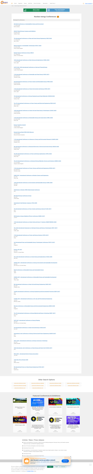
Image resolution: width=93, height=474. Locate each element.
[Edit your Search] (58, 17)
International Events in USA (29, 448)
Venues (25, 3)
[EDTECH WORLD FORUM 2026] (55, 402)
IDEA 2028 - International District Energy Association (26, 353)
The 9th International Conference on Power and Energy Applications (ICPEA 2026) (33, 153)
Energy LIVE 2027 (18, 249)
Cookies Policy (30, 471)
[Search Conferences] (83, 4)
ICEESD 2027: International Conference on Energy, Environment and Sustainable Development (35, 262)
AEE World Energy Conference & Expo (22, 195)
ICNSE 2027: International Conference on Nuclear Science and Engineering (31, 175)
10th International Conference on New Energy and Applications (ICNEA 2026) (31, 60)
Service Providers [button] (37, 3)
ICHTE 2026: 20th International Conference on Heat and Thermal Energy (30, 67)
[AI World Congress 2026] (20, 420)
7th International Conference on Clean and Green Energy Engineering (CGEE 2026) (33, 38)
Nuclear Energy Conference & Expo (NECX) (24, 52)
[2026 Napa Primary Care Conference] (20, 402)
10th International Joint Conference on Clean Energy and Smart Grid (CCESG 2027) (33, 348)
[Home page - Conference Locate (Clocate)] (12, 3)
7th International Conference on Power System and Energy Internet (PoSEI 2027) (32, 209)
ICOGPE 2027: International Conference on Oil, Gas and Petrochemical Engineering (33, 298)
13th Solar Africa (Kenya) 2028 (21, 359)
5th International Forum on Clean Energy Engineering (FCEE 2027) (29, 367)
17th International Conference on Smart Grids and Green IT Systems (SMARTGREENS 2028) (35, 222)
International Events (27, 453)
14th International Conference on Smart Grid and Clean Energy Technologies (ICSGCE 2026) (35, 110)
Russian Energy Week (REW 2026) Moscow (24, 132)
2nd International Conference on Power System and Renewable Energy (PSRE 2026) (33, 81)
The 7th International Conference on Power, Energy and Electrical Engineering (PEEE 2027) (35, 103)
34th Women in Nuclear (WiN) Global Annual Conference (27, 189)
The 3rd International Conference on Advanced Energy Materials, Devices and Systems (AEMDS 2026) (37, 161)
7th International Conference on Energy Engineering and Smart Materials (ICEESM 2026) (34, 96)
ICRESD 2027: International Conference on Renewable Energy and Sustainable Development (35, 277)
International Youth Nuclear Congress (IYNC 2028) (25, 203)
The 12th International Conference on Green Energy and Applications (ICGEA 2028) (33, 256)
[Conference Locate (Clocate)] (5, 2)
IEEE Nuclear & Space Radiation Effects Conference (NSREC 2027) (29, 216)
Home (12, 5)
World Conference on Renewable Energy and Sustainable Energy (29, 270)
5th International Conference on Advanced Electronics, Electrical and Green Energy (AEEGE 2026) (36, 146)
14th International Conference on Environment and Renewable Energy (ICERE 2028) (33, 182)
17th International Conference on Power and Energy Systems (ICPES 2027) (31, 235)
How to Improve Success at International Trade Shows (34, 455)
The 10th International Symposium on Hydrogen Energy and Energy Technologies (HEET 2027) (35, 228)
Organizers (20, 3)
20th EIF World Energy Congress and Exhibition (25, 31)
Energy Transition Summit (20, 125)
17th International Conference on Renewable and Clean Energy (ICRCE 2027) (31, 74)
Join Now (65, 461)
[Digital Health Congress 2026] (73, 402)
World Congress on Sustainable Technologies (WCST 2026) (27, 45)
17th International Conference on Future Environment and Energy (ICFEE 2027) (32, 88)
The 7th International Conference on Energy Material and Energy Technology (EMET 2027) (34, 313)
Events (15, 3)
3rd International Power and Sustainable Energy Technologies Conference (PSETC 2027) (34, 242)
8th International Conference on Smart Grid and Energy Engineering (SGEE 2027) (32, 284)
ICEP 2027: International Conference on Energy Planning (27, 320)
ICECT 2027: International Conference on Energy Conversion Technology (30, 340)
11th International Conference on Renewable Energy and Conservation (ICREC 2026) (33, 117)
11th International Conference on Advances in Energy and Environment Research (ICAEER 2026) (36, 139)
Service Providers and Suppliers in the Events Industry (34, 445)
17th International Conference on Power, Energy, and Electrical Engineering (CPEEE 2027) (34, 168)
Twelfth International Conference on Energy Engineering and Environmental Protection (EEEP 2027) (37, 291)
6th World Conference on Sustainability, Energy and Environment (29, 24)
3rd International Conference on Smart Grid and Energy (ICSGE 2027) (30, 327)
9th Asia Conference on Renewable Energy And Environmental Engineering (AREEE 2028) (34, 306)
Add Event (30, 3)
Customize (63, 466)
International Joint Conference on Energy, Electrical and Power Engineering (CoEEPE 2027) (35, 333)
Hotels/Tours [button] (52, 3)
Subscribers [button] (45, 3)
